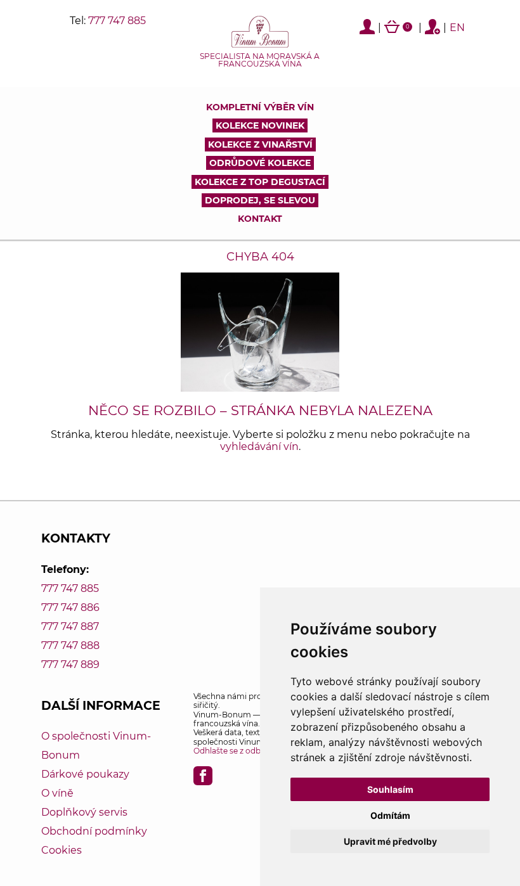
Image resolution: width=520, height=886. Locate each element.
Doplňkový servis (84, 812)
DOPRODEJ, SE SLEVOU (260, 200)
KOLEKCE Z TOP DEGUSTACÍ (260, 182)
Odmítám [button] (390, 815)
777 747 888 (70, 645)
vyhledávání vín (259, 446)
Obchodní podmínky (94, 831)
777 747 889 (70, 664)
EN (457, 28)
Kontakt (260, 218)
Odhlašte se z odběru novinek (249, 750)
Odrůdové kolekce (260, 163)
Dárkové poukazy (85, 774)
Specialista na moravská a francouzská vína (260, 60)
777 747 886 (70, 607)
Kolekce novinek (260, 125)
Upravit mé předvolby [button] (390, 841)
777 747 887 (70, 626)
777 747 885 (117, 21)
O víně (57, 793)
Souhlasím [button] (390, 789)
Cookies (61, 850)
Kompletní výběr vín (260, 107)
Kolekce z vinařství (260, 144)
